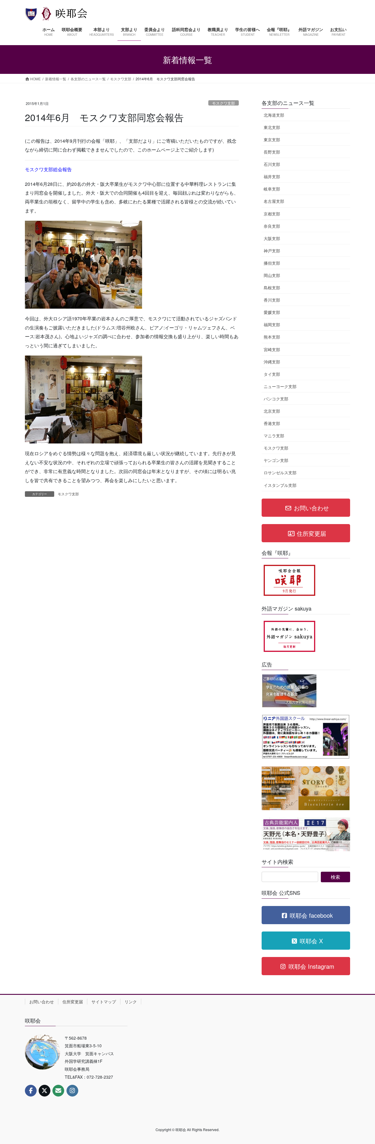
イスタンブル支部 (280, 485)
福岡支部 (272, 324)
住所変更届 (72, 1001)
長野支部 (272, 152)
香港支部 (272, 423)
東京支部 (272, 139)
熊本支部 (272, 337)
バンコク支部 (276, 399)
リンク (131, 1001)
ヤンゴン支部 (276, 460)
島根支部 (272, 287)
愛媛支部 (272, 312)
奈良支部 (272, 226)
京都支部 (272, 214)
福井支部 (272, 176)
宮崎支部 (272, 349)
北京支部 (272, 411)
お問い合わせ (41, 1001)
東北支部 (272, 127)
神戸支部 (272, 251)
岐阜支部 (272, 189)
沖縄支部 (272, 362)
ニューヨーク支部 (280, 386)
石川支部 (272, 164)
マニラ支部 (274, 435)
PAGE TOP (360, 1104)
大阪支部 (272, 238)
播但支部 (272, 263)
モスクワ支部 (223, 103)
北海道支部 (274, 115)
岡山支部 (272, 275)
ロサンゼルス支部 (280, 472)
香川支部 (272, 300)
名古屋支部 (274, 201)
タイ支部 (272, 374)
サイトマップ (103, 1001)
